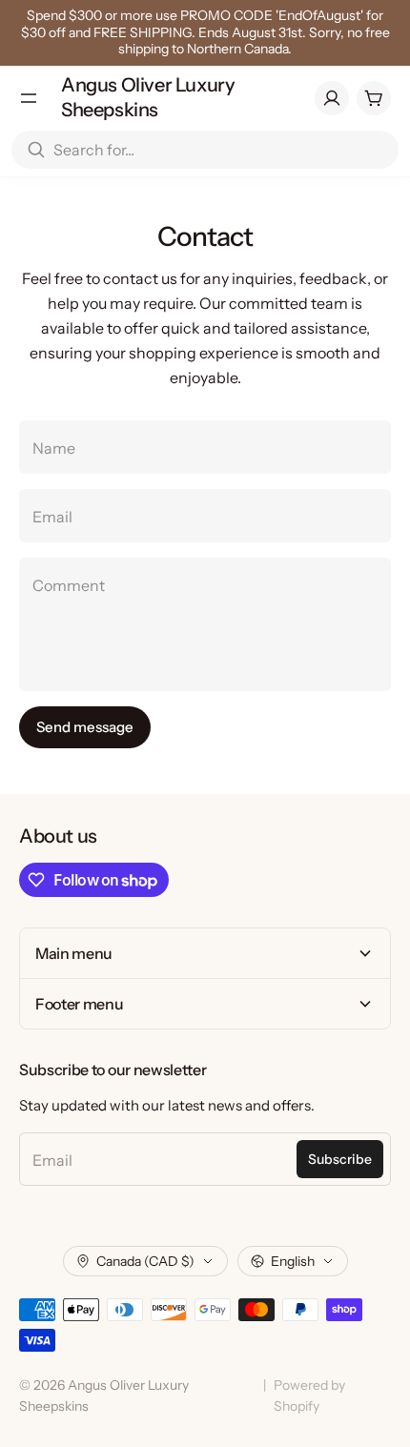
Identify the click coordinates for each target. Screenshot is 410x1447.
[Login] (332, 98)
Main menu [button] (74, 953)
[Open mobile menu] (28, 98)
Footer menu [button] (79, 1003)
